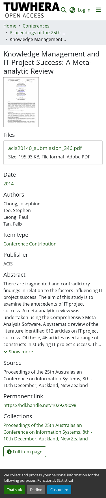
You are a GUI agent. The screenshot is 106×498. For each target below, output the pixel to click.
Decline (36, 489)
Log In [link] (84, 10)
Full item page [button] (27, 452)
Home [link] (9, 26)
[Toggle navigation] (98, 9)
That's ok (14, 489)
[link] (53, 148)
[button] (31, 10)
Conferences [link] (36, 26)
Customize (59, 489)
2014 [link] (8, 184)
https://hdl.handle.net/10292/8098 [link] (39, 405)
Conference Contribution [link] (30, 244)
